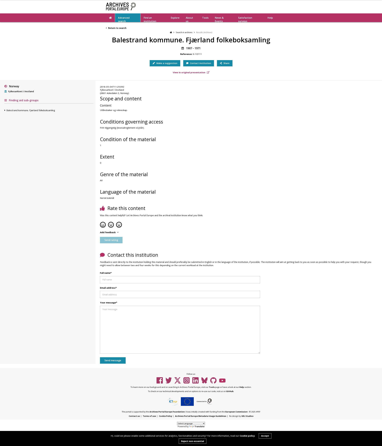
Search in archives (184, 32)
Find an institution (150, 19)
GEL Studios (247, 416)
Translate (199, 426)
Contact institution (200, 63)
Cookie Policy (165, 416)
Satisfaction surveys (245, 19)
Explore (175, 17)
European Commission (236, 411)
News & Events (219, 19)
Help (241, 387)
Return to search (117, 28)
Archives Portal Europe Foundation (167, 411)
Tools (205, 17)
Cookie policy (247, 435)
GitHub (230, 391)
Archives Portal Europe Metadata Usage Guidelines (200, 416)
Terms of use (149, 416)
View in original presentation (189, 72)
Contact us (134, 416)
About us (189, 19)
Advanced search (124, 19)
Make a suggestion (166, 63)
